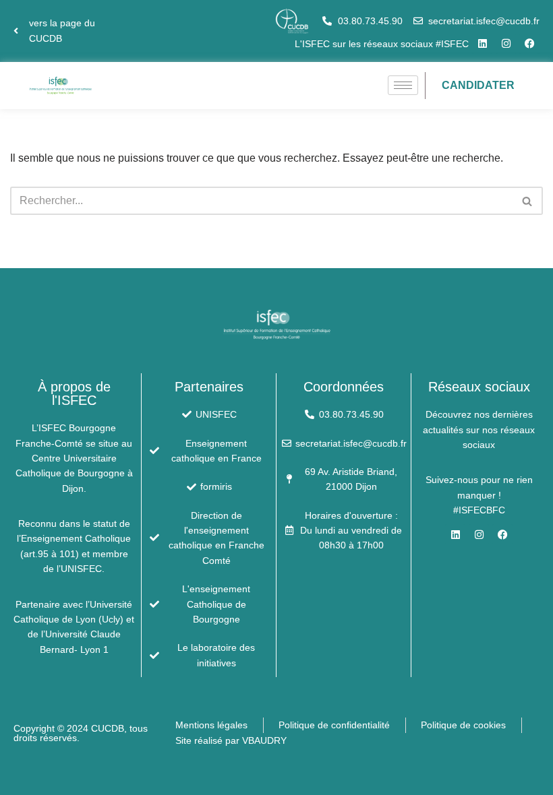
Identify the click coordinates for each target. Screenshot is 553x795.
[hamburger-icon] (403, 85)
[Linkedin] (482, 44)
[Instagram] (506, 44)
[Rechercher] (528, 201)
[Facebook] (529, 44)
